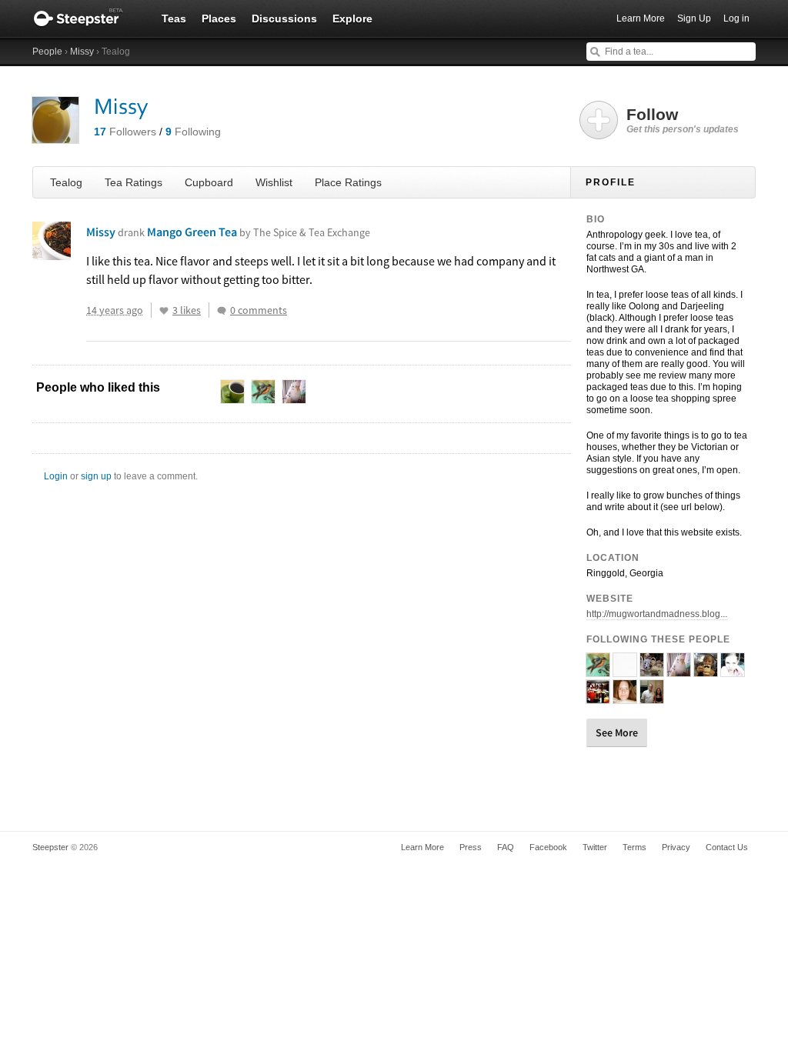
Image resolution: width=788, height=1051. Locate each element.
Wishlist (273, 182)
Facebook (548, 847)
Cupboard (209, 182)
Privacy (676, 847)
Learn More (640, 18)
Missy (82, 51)
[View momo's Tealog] (678, 670)
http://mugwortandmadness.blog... (656, 614)
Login (56, 476)
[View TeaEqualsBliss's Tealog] (624, 697)
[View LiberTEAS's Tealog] (597, 670)
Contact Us (727, 847)
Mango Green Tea (258, 231)
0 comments (258, 310)
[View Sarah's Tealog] (705, 670)
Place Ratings (348, 182)
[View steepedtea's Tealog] (624, 670)
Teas (174, 18)
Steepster (86, 18)
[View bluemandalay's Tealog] (651, 670)
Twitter (595, 847)
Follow (682, 120)
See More (617, 732)
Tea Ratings (133, 182)
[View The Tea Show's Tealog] (651, 697)
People (47, 51)
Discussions (284, 18)
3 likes (186, 310)
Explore (352, 18)
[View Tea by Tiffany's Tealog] (597, 697)
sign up (96, 476)
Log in (736, 18)
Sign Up (694, 18)
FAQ (505, 847)
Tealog (66, 182)
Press (470, 847)
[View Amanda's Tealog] (732, 670)
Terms (634, 847)
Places (219, 18)
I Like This (164, 311)
